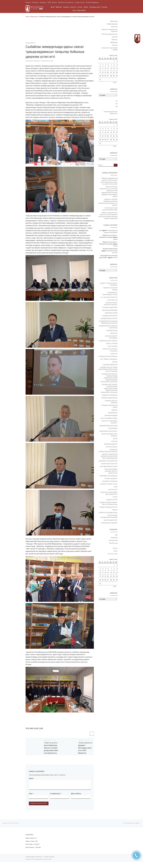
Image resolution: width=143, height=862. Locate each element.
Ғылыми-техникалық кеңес (109, 406)
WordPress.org (113, 543)
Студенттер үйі (111, 499)
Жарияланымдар (111, 415)
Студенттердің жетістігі (108, 507)
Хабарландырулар (112, 24)
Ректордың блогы (94, 7)
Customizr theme (47, 859)
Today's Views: (30, 841)
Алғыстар (114, 45)
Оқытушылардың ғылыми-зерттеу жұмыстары (111, 471)
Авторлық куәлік (111, 313)
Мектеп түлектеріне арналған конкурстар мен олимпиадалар (109, 456)
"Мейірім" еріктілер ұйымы (110, 289)
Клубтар (114, 441)
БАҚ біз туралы (111, 343)
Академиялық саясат (109, 318)
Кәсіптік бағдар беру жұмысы (109, 435)
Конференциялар (110, 444)
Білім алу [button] (73, 7)
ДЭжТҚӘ (114, 410)
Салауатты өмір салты (108, 484)
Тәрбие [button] (85, 7)
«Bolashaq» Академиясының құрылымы (109, 30)
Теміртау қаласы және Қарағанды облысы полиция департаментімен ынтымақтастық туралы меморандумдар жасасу (51, 751)
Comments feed (113, 540)
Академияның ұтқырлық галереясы (108, 327)
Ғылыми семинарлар (109, 398)
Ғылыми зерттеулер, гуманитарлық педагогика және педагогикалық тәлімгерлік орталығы (109, 378)
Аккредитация (112, 330)
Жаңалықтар (33, 16)
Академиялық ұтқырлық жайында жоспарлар (108, 322)
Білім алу (113, 353)
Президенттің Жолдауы (108, 476)
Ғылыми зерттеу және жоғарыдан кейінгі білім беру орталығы (108, 369)
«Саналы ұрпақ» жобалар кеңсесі (110, 304)
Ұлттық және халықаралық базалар (108, 516)
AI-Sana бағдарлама (109, 307)
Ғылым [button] (79, 7)
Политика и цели (112, 553)
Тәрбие (114, 510)
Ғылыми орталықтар (109, 395)
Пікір (31, 778)
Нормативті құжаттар (109, 463)
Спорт (115, 497)
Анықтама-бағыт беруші (108, 341)
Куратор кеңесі (111, 447)
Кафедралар (113, 42)
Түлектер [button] (104, 7)
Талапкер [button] (66, 7)
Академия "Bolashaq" (33, 60)
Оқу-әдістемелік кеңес (108, 466)
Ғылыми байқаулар (110, 364)
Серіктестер (112, 489)
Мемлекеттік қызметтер (108, 461)
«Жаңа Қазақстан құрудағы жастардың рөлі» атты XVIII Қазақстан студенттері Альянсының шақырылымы (85, 751)
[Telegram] (137, 39)
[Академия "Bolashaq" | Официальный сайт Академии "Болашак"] (34, 8)
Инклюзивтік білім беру (108, 431)
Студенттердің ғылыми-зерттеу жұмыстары (108, 503)
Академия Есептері (109, 315)
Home (27, 16)
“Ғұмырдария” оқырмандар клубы (110, 293)
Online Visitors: (31, 838)
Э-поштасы (55, 793)
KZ (116, 101)
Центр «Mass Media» (79, 10)
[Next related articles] (92, 734)
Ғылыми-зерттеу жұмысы (111, 401)
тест (100, 230)
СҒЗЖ (115, 487)
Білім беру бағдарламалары (109, 34)
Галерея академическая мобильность (110, 112)
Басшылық (114, 26)
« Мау (114, 82)
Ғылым (114, 362)
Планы (115, 551)
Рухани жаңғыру (111, 478)
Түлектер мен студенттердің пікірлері (109, 49)
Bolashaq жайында (109, 310)
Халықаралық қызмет (109, 523)
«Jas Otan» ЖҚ (112, 300)
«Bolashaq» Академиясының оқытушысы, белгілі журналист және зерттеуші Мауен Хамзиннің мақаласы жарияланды (107, 215)
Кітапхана (114, 37)
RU (116, 104)
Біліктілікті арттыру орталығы (110, 350)
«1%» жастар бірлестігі (108, 297)
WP (32, 859)
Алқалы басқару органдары (111, 337)
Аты (31, 793)
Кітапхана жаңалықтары (110, 249)
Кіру (116, 535)
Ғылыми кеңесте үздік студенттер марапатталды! (109, 209)
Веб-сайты (76, 793)
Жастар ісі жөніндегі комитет (109, 422)
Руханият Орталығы (109, 481)
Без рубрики (112, 346)
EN (116, 106)
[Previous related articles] (88, 734)
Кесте (115, 438)
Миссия (115, 548)
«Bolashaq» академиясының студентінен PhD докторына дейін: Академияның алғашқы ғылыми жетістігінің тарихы (109, 181)
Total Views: (30, 844)
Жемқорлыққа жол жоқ (108, 425)
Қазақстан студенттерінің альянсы (108, 450)
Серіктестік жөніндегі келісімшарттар (109, 493)
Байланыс (114, 39)
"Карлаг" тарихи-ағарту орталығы (108, 284)
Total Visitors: (30, 847)
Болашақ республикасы (108, 356)
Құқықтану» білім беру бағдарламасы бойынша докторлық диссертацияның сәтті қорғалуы (107, 202)
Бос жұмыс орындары (108, 359)
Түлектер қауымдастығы (108, 512)
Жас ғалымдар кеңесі (109, 418)
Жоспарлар (113, 428)
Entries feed (114, 537)
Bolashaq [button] (58, 7)
